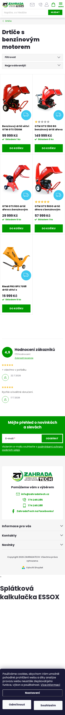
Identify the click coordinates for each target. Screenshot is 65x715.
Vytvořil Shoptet (34, 567)
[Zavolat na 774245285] (40, 5)
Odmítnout (17, 704)
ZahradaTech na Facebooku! (35, 511)
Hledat (55, 12)
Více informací (50, 685)
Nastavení (32, 693)
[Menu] (60, 4)
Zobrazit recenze (24, 358)
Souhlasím (48, 705)
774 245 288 (35, 505)
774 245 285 (35, 499)
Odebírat (52, 438)
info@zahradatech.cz (35, 494)
